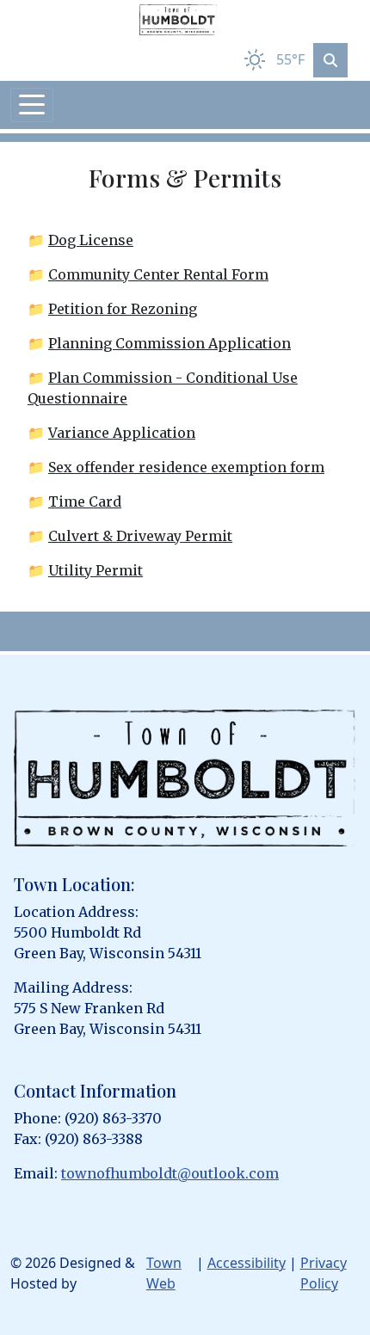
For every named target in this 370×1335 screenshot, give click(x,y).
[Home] (178, 20)
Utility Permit (95, 570)
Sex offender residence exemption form (186, 467)
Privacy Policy (323, 1273)
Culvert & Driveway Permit (140, 535)
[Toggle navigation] (31, 105)
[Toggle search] (330, 60)
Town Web (164, 1273)
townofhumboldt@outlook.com (170, 1173)
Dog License (90, 240)
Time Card (84, 501)
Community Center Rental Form (158, 274)
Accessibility (246, 1262)
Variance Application (121, 432)
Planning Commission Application (169, 343)
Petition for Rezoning (122, 308)
